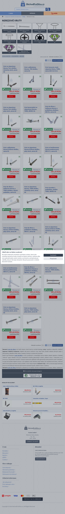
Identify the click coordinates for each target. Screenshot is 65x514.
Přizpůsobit (53, 258)
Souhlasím (53, 255)
